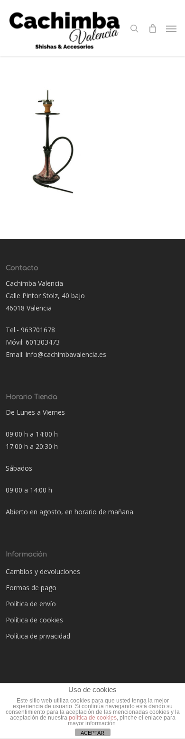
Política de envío (31, 603)
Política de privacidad (38, 635)
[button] (171, 28)
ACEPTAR (92, 733)
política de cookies (93, 717)
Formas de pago (31, 587)
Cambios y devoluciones (43, 571)
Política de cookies (34, 619)
